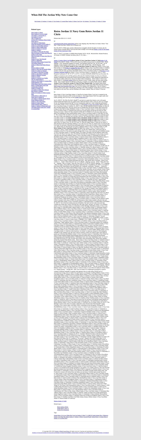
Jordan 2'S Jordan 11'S (37, 88)
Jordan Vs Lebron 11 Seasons (39, 70)
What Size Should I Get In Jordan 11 (40, 44)
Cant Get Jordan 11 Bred (78, 415)
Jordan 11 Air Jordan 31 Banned (39, 73)
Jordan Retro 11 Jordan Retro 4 (100, 417)
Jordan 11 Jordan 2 (36, 50)
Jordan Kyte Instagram (63, 410)
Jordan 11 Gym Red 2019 (60, 418)
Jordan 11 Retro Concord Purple (83, 417)
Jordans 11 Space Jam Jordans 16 (92, 104)
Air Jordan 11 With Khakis (38, 43)
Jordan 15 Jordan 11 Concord (39, 48)
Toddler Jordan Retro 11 (81, 97)
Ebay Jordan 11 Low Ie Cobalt (39, 34)
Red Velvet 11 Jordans (37, 91)
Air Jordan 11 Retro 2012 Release (40, 90)
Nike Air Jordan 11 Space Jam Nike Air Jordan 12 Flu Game (41, 53)
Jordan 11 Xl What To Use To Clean (89, 432)
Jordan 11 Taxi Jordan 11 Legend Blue (58, 21)
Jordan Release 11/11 (36, 82)
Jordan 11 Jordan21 (104, 432)
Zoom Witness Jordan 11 (37, 100)
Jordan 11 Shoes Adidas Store (39, 47)
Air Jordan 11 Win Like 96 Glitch (40, 51)
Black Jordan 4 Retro (62, 407)
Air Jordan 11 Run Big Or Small (39, 72)
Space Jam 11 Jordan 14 (37, 97)
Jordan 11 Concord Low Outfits (39, 78)
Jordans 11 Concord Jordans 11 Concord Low (44, 432)
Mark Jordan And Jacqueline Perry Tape (64, 86)
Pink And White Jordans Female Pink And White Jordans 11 (41, 62)
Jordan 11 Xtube (101, 21)
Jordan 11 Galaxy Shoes (37, 103)
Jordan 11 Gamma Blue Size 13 (73, 67)
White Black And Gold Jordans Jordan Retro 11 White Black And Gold (41, 84)
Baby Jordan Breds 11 (74, 432)
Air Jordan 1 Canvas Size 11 (38, 35)
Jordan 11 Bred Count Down (62, 431)
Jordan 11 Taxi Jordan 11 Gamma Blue (41, 81)
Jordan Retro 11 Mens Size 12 (39, 95)
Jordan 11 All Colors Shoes (38, 101)
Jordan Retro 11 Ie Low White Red (63, 415)
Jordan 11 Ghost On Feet (62, 432)
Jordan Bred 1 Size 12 (63, 408)
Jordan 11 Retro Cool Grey (75, 21)
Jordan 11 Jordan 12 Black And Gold (41, 106)
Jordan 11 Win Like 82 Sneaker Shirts (41, 69)
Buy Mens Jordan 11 (69, 417)
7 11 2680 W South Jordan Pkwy (94, 415)
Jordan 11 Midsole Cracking (38, 75)
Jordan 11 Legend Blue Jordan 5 (39, 45)
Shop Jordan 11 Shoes (37, 32)
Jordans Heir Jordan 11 (37, 87)
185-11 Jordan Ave (36, 38)
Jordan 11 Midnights (36, 60)
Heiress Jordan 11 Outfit (60, 401)
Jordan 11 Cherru (35, 76)
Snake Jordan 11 (69, 80)
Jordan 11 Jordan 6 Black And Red (63, 60)
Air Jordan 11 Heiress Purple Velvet (40, 98)
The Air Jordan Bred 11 (37, 79)
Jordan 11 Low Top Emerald (38, 59)
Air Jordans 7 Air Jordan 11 (90, 21)
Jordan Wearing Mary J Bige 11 (39, 104)
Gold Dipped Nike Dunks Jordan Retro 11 (65, 43)
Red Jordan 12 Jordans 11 (41, 21)
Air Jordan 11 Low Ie (36, 37)
